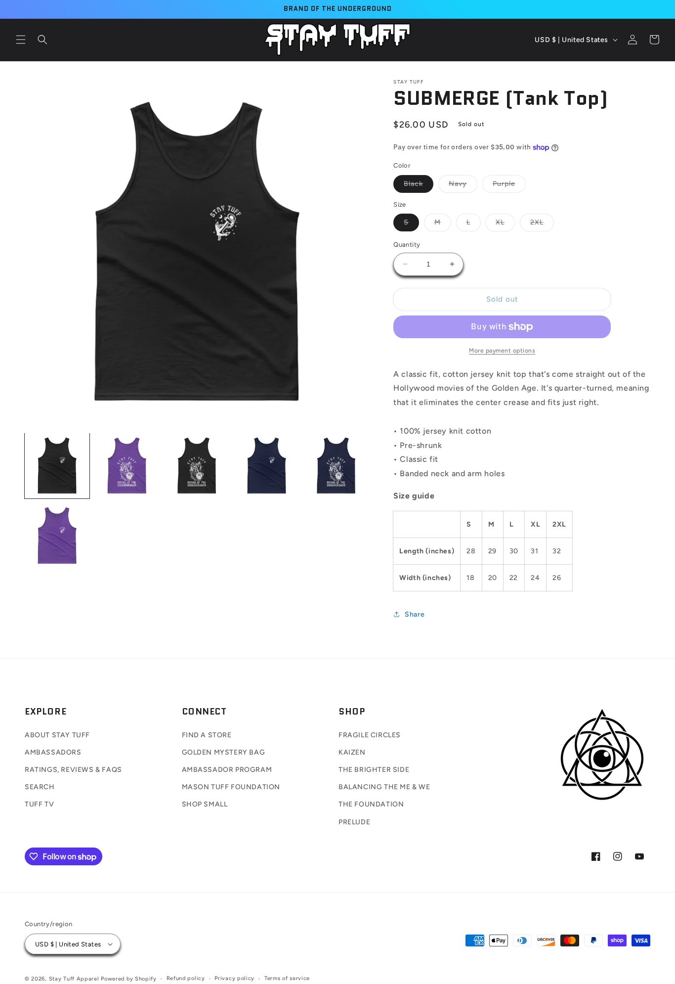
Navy (463, 186)
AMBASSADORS (53, 752)
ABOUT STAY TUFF (57, 735)
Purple (509, 186)
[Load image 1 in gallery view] (57, 465)
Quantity (406, 244)
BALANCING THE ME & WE (384, 787)
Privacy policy (234, 978)
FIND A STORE (207, 735)
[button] (21, 39)
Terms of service (287, 978)
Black (418, 186)
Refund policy (186, 978)
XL (505, 224)
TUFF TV (39, 804)
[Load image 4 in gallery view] (266, 465)
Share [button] (414, 614)
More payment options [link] (502, 350)
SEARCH (40, 787)
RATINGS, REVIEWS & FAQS (73, 769)
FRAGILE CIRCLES (369, 735)
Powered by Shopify (129, 979)
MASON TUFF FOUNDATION (231, 787)
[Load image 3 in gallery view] (197, 465)
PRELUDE (354, 822)
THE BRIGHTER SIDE (373, 769)
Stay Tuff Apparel (74, 979)
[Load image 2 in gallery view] (126, 465)
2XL (542, 224)
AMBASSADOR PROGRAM (227, 769)
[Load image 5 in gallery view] (336, 465)
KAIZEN (352, 752)
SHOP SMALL (205, 804)
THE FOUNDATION (371, 804)
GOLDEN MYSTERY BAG (223, 752)
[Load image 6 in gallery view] (57, 535)
